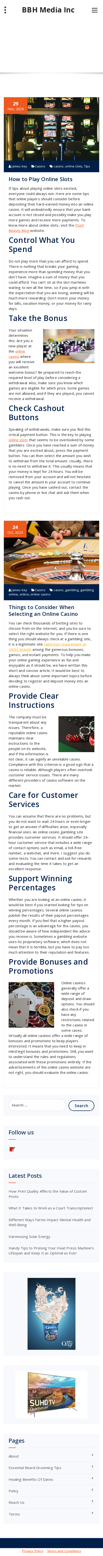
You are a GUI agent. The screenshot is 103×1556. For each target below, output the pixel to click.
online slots (73, 166)
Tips (87, 166)
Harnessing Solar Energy (30, 1236)
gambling (72, 590)
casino (58, 166)
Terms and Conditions (64, 1551)
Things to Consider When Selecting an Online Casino (43, 610)
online (24, 594)
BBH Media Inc (48, 10)
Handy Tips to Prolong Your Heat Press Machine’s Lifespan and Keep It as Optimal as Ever (51, 1250)
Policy (13, 1490)
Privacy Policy (33, 1551)
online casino (40, 594)
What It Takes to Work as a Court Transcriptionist (51, 1208)
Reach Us (17, 1502)
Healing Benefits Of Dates (31, 1479)
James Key (19, 166)
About (14, 1456)
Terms (14, 1514)
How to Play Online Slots (41, 179)
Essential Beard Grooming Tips (35, 1467)
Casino (40, 166)
